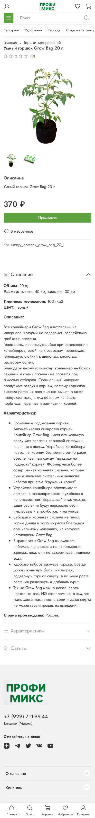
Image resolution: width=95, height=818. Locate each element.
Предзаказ (47, 217)
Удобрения (33, 30)
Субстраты (11, 30)
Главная (10, 42)
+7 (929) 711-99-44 (26, 716)
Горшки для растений (42, 42)
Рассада (54, 30)
